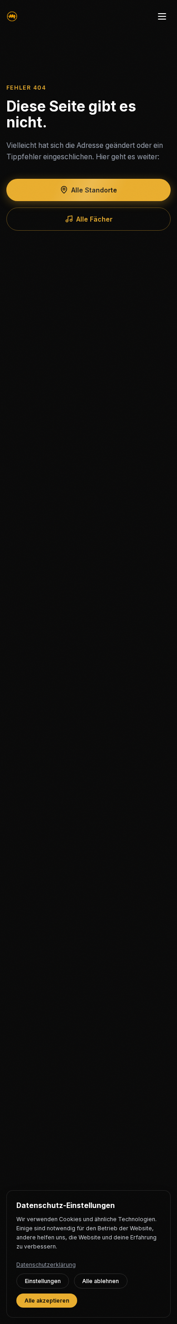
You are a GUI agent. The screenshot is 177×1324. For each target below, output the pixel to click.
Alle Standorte (94, 190)
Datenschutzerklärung (46, 1264)
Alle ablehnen (100, 1281)
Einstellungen (43, 1281)
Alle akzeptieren (47, 1300)
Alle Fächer (94, 219)
